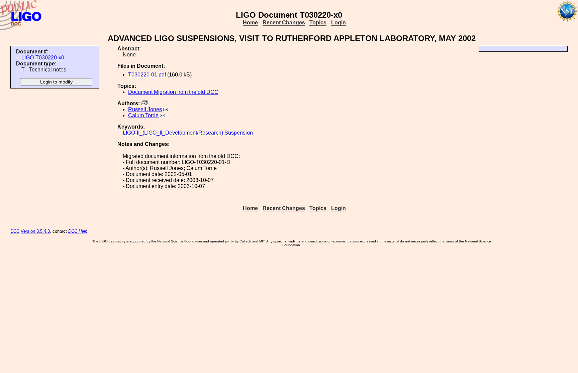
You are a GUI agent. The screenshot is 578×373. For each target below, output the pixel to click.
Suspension (238, 133)
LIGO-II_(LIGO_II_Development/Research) (173, 133)
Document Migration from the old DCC (173, 92)
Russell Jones (145, 109)
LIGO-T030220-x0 (42, 57)
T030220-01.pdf (147, 74)
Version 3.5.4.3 (35, 231)
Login (338, 22)
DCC (14, 231)
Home (250, 22)
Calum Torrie (143, 115)
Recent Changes (284, 22)
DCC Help (77, 231)
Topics (317, 22)
